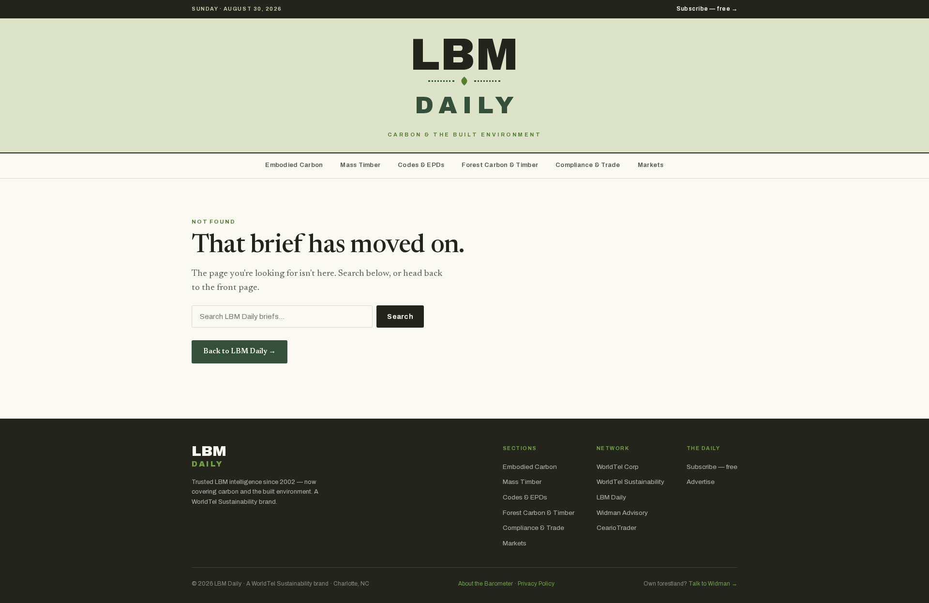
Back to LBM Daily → (239, 351)
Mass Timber (360, 165)
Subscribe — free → (706, 8)
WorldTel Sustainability (630, 481)
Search (400, 316)
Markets (651, 165)
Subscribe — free (712, 466)
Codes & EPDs (421, 165)
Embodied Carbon (294, 165)
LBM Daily (611, 497)
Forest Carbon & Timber (500, 165)
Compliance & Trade (587, 165)
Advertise (701, 481)
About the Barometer (485, 583)
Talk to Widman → (713, 583)
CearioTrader (616, 527)
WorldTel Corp (618, 466)
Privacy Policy (536, 583)
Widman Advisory (622, 512)
